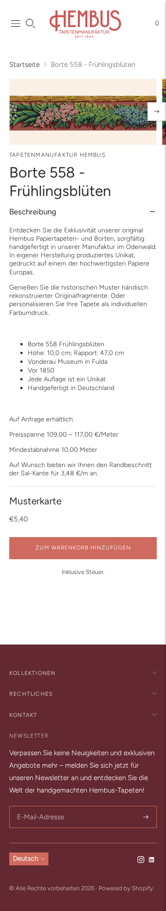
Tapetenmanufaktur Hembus (57, 155)
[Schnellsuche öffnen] (30, 23)
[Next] (157, 111)
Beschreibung (32, 211)
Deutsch (25, 858)
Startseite (24, 64)
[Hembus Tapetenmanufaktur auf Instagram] (140, 861)
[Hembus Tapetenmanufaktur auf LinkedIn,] (151, 861)
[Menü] (15, 23)
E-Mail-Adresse (38, 806)
